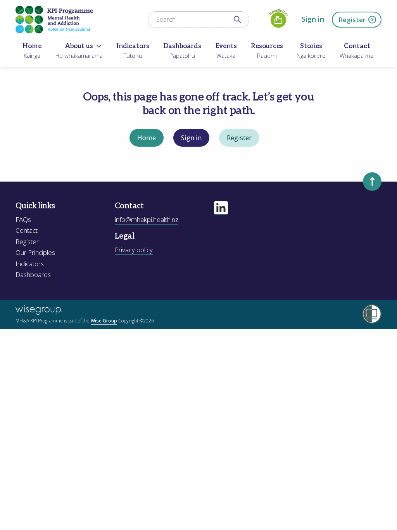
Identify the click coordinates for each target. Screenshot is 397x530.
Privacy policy (134, 249)
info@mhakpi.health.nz (146, 219)
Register (352, 19)
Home (146, 137)
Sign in (313, 19)
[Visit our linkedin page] (221, 208)
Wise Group (104, 320)
